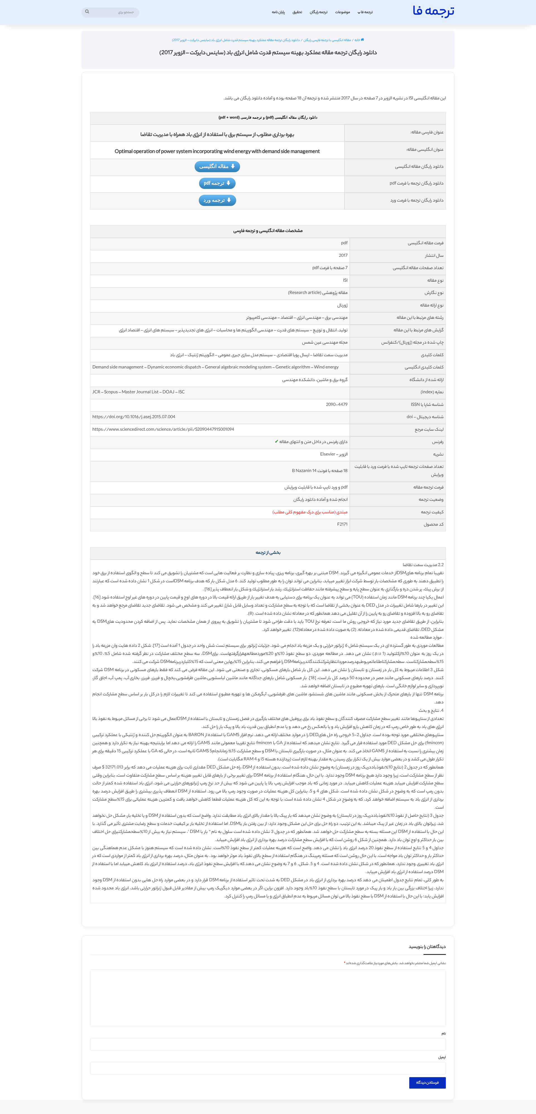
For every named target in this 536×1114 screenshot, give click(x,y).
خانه (358, 40)
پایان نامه (278, 12)
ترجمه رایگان (318, 12)
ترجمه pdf (214, 182)
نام (444, 1034)
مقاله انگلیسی (214, 166)
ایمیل (442, 1057)
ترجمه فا (367, 12)
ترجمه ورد (214, 200)
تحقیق (297, 12)
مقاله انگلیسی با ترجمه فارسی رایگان (327, 40)
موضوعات (342, 12)
